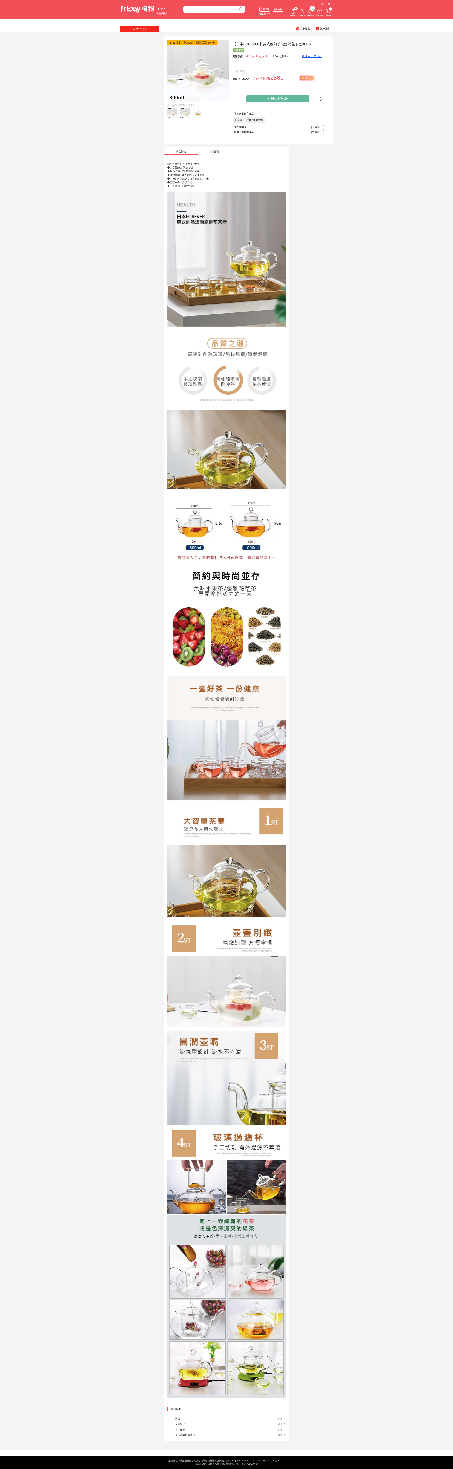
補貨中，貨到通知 (277, 98)
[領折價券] (323, 28)
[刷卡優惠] (303, 28)
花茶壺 (238, 119)
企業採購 (264, 9)
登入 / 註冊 (327, 4)
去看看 (316, 126)
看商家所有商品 (312, 56)
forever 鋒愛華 (255, 119)
